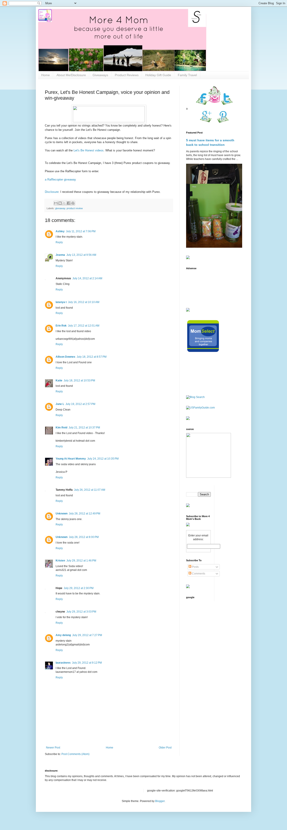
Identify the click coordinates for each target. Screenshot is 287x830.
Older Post (165, 747)
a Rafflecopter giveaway (60, 179)
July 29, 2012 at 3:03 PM (81, 611)
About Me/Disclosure (71, 75)
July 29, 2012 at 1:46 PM (81, 560)
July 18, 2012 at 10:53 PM (79, 380)
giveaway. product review (69, 208)
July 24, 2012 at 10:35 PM (103, 458)
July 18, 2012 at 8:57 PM (92, 356)
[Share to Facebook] (68, 203)
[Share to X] (64, 203)
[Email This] (56, 203)
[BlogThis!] (60, 203)
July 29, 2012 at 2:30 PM (78, 588)
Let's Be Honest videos (89, 150)
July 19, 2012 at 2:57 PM (80, 404)
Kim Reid (61, 427)
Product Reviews (127, 75)
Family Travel (187, 75)
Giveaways (100, 75)
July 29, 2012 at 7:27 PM (87, 635)
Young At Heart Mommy (71, 458)
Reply (59, 242)
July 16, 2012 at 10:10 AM (83, 302)
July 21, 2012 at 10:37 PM (84, 427)
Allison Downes (65, 356)
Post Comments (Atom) (75, 754)
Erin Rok (61, 325)
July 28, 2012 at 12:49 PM (84, 513)
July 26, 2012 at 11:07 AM (89, 489)
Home (45, 75)
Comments (198, 573)
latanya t (61, 302)
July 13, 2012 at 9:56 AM (81, 254)
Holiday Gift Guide (158, 75)
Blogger (160, 801)
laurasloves (63, 662)
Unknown (61, 513)
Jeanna (60, 254)
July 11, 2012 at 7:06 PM (81, 231)
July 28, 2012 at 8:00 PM (84, 537)
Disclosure (52, 192)
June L (60, 404)
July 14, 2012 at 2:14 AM (87, 278)
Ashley (60, 231)
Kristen (60, 560)
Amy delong (63, 635)
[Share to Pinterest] (73, 203)
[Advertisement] (200, 286)
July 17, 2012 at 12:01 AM (83, 325)
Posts (195, 566)
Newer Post (53, 747)
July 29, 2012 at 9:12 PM (87, 662)
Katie (59, 380)
